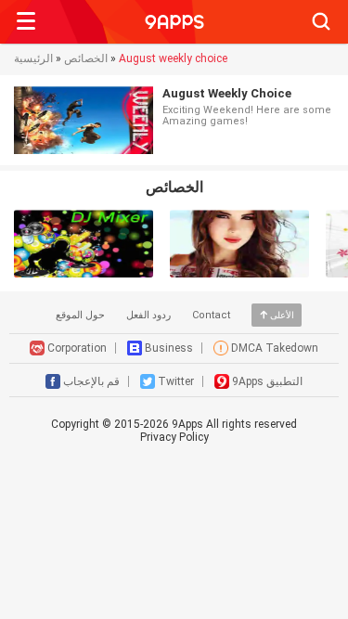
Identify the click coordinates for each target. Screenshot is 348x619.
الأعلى (282, 315)
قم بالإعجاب (91, 381)
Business (169, 348)
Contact (211, 315)
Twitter (176, 381)
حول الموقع (80, 315)
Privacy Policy (174, 437)
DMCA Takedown (274, 348)
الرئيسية (33, 58)
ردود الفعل (148, 315)
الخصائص (86, 58)
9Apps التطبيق (267, 381)
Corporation (77, 348)
